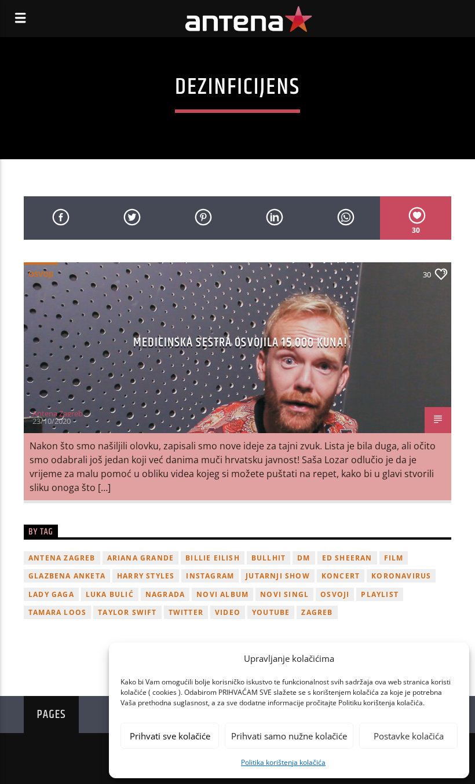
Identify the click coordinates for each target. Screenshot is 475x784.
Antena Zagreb (57, 413)
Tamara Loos (57, 612)
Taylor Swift (127, 612)
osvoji (334, 594)
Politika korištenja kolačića (283, 762)
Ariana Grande (140, 558)
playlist (380, 594)
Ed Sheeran (347, 558)
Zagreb (316, 612)
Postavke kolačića (409, 736)
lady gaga (51, 594)
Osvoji (40, 274)
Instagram (210, 576)
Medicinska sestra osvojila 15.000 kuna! (240, 342)
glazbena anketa (66, 576)
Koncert (340, 576)
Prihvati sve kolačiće (170, 736)
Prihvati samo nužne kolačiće (289, 736)
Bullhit (268, 558)
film (394, 558)
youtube (271, 612)
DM (303, 558)
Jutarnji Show (278, 576)
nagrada (165, 594)
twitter (186, 612)
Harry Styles (145, 576)
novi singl (284, 594)
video (227, 612)
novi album (222, 594)
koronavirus (401, 576)
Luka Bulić (110, 594)
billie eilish (212, 558)
